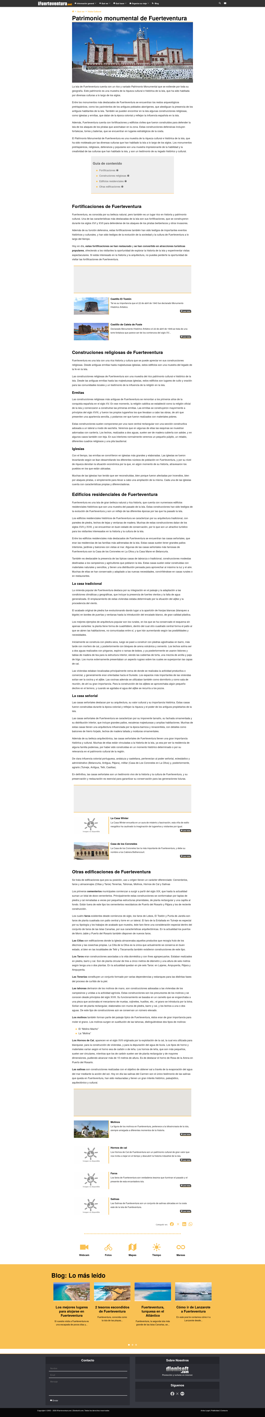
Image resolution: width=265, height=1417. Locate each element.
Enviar (55, 1400)
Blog (156, 3)
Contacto (224, 1410)
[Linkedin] (184, 1225)
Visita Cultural (94, 11)
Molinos (115, 1122)
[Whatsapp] (190, 1225)
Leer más (186, 311)
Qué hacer (120, 3)
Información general (85, 3)
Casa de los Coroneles (124, 844)
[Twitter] (178, 1225)
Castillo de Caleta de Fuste (126, 324)
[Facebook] (172, 1225)
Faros (114, 1173)
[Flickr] (182, 1395)
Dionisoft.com (78, 1410)
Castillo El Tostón (121, 299)
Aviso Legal (205, 1410)
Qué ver (105, 3)
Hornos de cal (119, 1147)
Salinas (115, 1199)
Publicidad (215, 1410)
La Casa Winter (119, 818)
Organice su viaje (139, 3)
